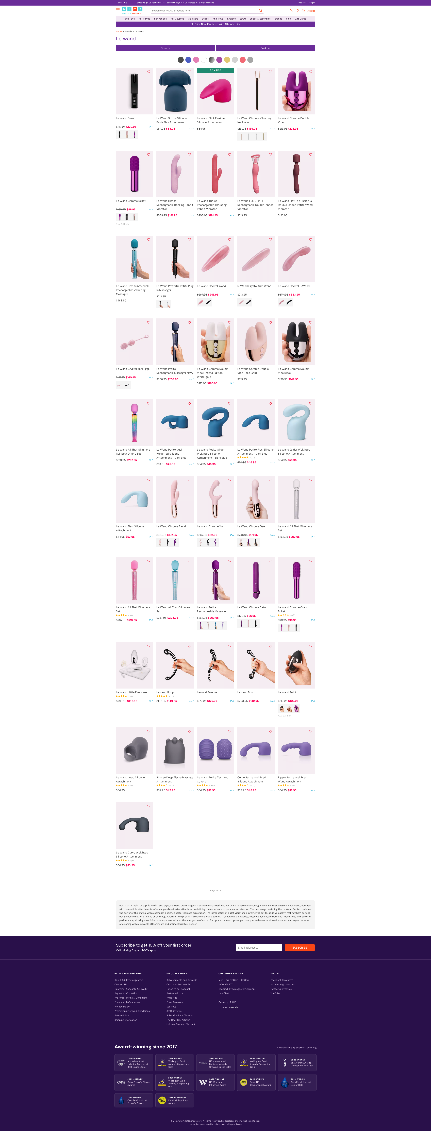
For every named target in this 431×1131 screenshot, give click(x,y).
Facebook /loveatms (282, 980)
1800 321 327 (123, 2)
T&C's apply (149, 950)
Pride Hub (172, 997)
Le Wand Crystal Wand (211, 286)
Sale (288, 18)
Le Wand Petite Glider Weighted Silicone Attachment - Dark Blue (212, 453)
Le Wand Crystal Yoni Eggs (133, 369)
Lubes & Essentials (260, 18)
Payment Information (125, 993)
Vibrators (193, 18)
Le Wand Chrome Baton (252, 607)
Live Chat (224, 993)
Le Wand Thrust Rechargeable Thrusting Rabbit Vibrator (212, 205)
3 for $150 (215, 70)
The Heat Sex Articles (178, 1020)
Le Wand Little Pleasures (131, 692)
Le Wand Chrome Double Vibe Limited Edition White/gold (212, 373)
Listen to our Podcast (178, 989)
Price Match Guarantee (127, 1002)
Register (302, 2)
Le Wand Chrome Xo (210, 526)
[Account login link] (291, 11)
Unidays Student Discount (181, 1024)
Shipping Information (125, 1020)
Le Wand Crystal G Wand (294, 286)
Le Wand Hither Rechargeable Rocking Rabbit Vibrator (174, 205)
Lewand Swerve (207, 692)
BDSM (243, 18)
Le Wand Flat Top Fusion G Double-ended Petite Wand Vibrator (295, 205)
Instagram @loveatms (283, 984)
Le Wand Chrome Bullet (131, 201)
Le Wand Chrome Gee (251, 526)
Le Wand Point (287, 692)
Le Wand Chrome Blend (171, 526)
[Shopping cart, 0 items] (303, 10)
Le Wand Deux (125, 118)
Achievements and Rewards (182, 980)
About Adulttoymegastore (128, 980)
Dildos (205, 18)
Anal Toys (218, 18)
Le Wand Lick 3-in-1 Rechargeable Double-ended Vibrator (255, 205)
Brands (278, 18)
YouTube (275, 993)
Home (119, 31)
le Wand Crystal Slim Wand (254, 286)
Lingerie (231, 18)
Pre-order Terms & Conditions (130, 997)
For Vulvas (144, 18)
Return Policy (121, 1015)
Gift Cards (300, 18)
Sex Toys (130, 18)
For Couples (177, 18)
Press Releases (175, 1002)
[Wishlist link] (297, 11)
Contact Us (120, 984)
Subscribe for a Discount (180, 1015)
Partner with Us (175, 993)
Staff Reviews (174, 1011)
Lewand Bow (245, 692)
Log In (312, 2)
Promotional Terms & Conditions (132, 1011)
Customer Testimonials (179, 984)
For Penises (160, 18)
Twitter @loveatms (281, 989)
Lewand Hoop (165, 692)
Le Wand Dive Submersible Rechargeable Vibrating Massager (133, 290)
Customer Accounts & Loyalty (130, 989)
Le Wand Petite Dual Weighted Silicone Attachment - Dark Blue (171, 453)
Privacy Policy (122, 1006)
